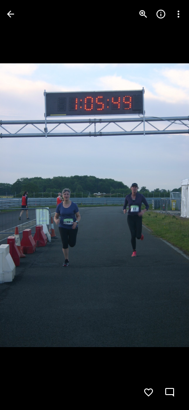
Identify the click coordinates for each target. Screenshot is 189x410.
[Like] (148, 392)
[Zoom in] (143, 14)
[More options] (178, 14)
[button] (24, 205)
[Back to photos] (10, 14)
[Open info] (161, 14)
